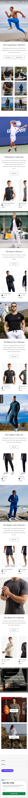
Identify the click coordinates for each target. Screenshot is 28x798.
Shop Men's (8, 57)
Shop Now (14, 173)
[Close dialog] (25, 782)
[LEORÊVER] (14, 2)
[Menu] (1, 1)
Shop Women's (19, 57)
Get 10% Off (14, 793)
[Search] (5, 1)
